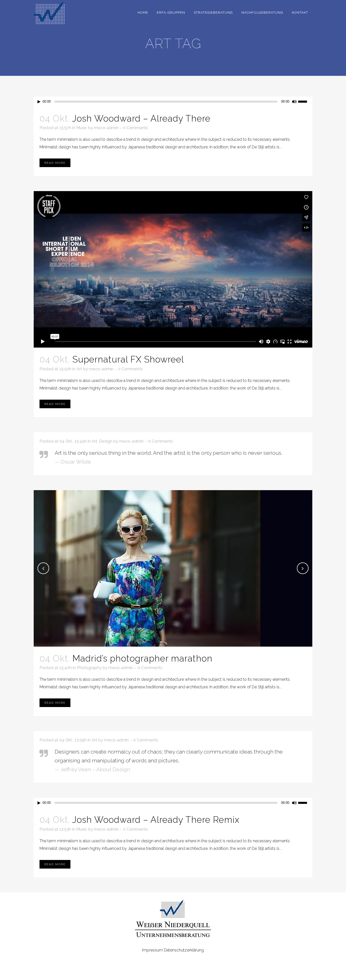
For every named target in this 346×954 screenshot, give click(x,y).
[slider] (305, 101)
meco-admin (106, 127)
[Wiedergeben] (39, 101)
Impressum (152, 950)
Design (105, 441)
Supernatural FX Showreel (128, 359)
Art (79, 369)
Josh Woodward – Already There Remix (155, 819)
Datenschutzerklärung (184, 950)
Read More (55, 163)
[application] (173, 102)
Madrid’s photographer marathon (142, 658)
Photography (89, 667)
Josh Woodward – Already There (141, 118)
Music (81, 127)
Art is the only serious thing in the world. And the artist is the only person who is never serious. (168, 453)
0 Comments (135, 127)
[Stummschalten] (294, 102)
